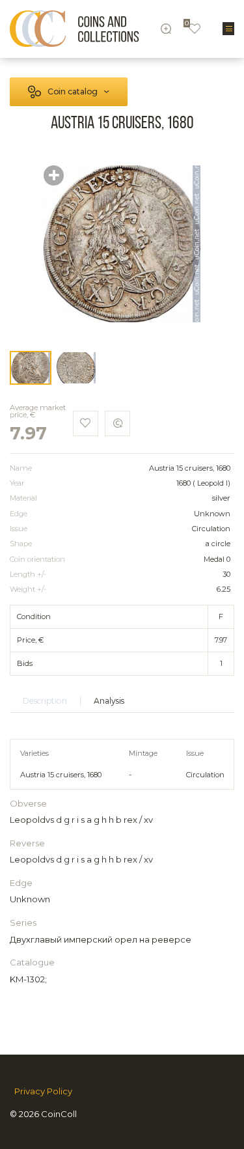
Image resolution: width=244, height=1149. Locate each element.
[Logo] (74, 28)
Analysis (109, 701)
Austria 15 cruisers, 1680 (61, 774)
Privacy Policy (43, 1091)
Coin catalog (72, 91)
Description (45, 701)
